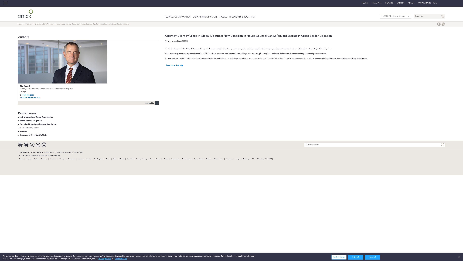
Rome (166, 159)
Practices (377, 3)
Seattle (208, 159)
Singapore (229, 159)
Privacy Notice (36, 152)
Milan (115, 159)
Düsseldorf (71, 159)
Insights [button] (389, 3)
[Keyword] (443, 144)
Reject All (355, 257)
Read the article (172, 65)
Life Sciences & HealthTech (242, 17)
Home (20, 24)
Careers (401, 3)
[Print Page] (443, 25)
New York (130, 159)
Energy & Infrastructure (205, 17)
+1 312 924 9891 (27, 95)
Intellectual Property (29, 128)
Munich (121, 159)
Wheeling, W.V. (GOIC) (265, 159)
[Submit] (443, 16)
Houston (81, 159)
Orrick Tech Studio (427, 3)
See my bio (149, 103)
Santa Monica (199, 159)
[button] (439, 25)
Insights (29, 24)
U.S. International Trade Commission (36, 117)
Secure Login (78, 152)
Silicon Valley (218, 159)
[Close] (459, 257)
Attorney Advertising (64, 152)
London (89, 159)
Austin (21, 159)
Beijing (28, 159)
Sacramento (175, 159)
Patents (23, 131)
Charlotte (53, 159)
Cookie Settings (339, 257)
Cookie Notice (49, 152)
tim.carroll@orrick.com (30, 97)
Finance (223, 17)
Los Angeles (98, 159)
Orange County (141, 159)
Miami (108, 159)
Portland (159, 159)
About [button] (411, 3)
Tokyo (238, 159)
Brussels (44, 159)
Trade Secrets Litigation (31, 121)
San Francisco (187, 159)
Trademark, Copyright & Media (33, 135)
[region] (231, 257)
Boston (36, 159)
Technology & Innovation (177, 17)
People (365, 3)
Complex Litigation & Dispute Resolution (38, 124)
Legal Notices (24, 152)
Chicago (62, 159)
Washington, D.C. (249, 159)
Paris (151, 159)
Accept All (372, 257)
